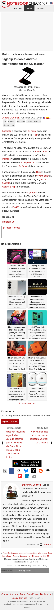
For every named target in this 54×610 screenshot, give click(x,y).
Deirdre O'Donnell (10, 117)
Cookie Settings (19, 597)
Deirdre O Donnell (31, 484)
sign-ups (31, 192)
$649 (15, 207)
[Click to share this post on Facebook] (11, 471)
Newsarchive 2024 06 (40, 556)
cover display (42, 175)
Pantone (6, 158)
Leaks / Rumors (34, 121)
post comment (11, 421)
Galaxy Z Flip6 (9, 186)
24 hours (32, 130)
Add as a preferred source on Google (30, 463)
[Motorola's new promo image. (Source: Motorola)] (27, 76)
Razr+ (46, 151)
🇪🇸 (47, 117)
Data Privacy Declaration (39, 594)
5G (4, 121)
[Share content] (5, 471)
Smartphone (8, 125)
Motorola (6, 130)
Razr (35, 134)
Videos (40, 8)
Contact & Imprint (9, 594)
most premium (28, 162)
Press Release (11, 227)
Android (11, 121)
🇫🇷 (44, 117)
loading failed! (6, 570)
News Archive (25, 556)
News (29, 8)
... (51, 8)
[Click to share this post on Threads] (19, 471)
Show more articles (27, 403)
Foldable (21, 121)
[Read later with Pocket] (48, 470)
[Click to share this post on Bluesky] (26, 471)
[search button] (44, 3)
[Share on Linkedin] (27, 476)
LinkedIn (46, 544)
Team (22, 594)
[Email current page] (34, 476)
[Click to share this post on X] (33, 470)
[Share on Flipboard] (19, 476)
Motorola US (8, 221)
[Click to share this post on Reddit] (40, 470)
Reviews (17, 8)
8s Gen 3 (23, 166)
